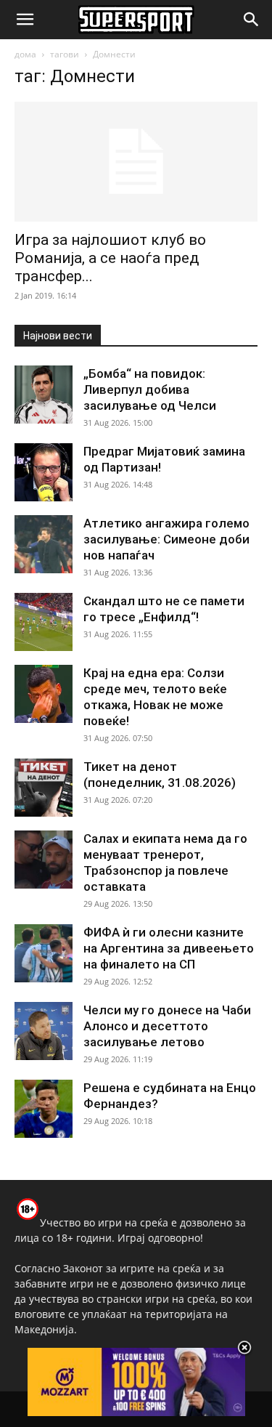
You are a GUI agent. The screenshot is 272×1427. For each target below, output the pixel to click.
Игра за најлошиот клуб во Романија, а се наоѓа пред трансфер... (110, 258)
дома (25, 54)
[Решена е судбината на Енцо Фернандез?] (44, 1109)
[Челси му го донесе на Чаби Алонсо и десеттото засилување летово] (44, 1031)
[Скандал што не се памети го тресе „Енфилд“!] (44, 622)
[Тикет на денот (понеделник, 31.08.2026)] (44, 788)
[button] (24, 19)
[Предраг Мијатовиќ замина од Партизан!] (44, 472)
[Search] (251, 19)
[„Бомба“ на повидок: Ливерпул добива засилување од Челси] (44, 394)
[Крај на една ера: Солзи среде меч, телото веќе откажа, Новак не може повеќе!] (44, 694)
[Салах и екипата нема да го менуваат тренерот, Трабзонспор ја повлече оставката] (44, 859)
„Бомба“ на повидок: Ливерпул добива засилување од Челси (149, 389)
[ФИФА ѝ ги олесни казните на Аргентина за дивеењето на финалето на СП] (44, 953)
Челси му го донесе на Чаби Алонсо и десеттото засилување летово (167, 1026)
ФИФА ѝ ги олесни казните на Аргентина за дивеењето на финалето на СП (168, 948)
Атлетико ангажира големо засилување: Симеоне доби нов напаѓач (166, 539)
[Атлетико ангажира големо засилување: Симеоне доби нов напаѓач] (44, 544)
